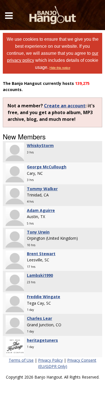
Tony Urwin (38, 232)
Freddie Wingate (43, 296)
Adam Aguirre (41, 210)
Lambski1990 (40, 275)
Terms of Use (21, 360)
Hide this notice (60, 67)
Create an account (64, 106)
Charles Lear (39, 318)
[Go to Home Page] (52, 15)
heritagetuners (42, 340)
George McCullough (46, 166)
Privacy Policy (50, 360)
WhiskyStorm (40, 145)
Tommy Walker (42, 188)
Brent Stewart (41, 253)
